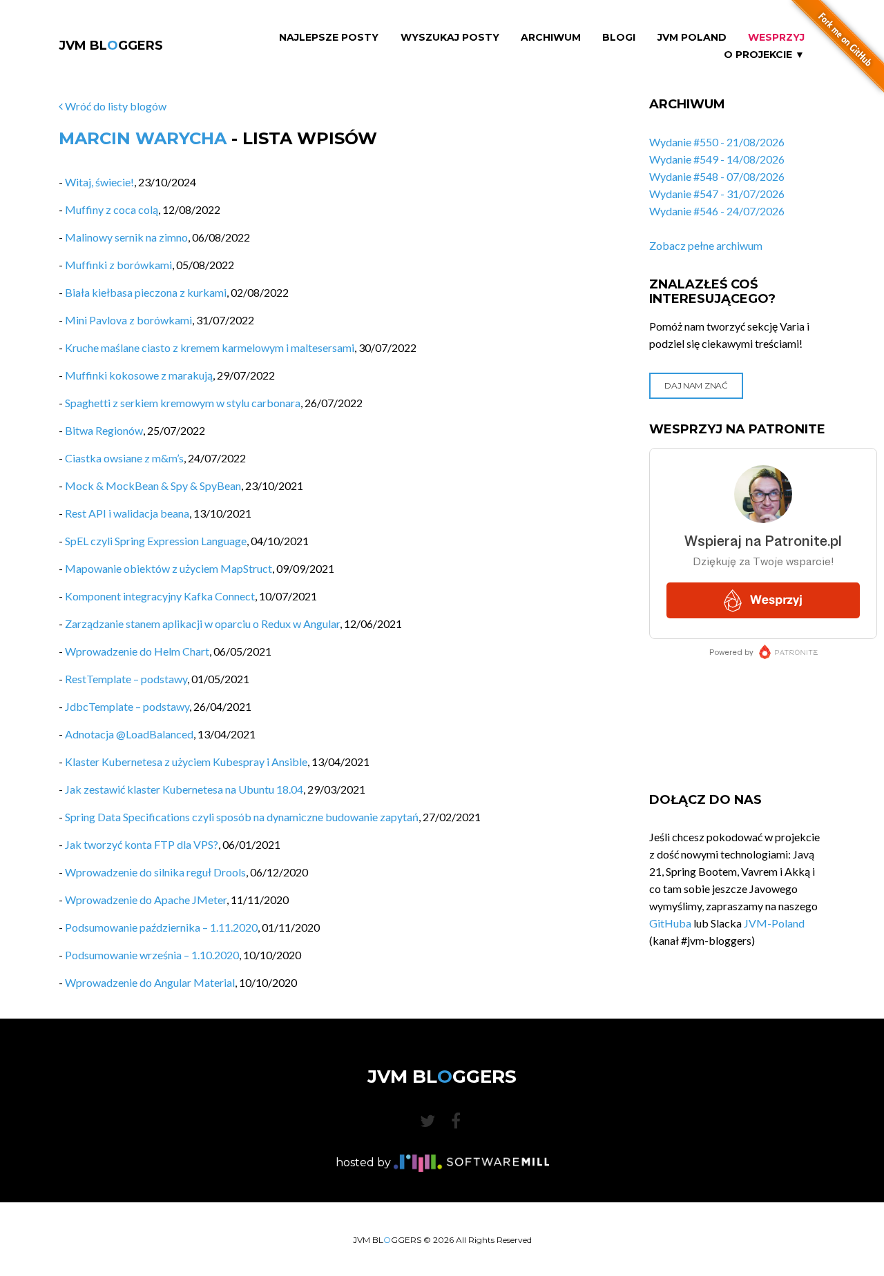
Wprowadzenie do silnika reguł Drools (155, 872)
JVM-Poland (774, 923)
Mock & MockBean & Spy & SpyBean (153, 485)
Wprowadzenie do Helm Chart (137, 651)
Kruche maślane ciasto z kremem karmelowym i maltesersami (209, 347)
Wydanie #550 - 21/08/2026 (717, 141)
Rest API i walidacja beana (127, 513)
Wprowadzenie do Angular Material (150, 982)
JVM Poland (692, 37)
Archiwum (551, 37)
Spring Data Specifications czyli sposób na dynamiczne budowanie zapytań (242, 816)
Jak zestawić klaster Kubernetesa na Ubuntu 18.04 (184, 789)
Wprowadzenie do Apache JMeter (146, 899)
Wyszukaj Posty (450, 37)
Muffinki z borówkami (118, 264)
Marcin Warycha (143, 138)
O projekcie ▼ (764, 55)
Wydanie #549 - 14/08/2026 (717, 159)
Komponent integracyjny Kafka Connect (160, 595)
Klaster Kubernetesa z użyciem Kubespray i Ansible (186, 761)
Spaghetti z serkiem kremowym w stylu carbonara (182, 402)
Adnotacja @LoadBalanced (129, 733)
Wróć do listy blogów (114, 105)
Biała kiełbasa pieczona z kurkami (146, 292)
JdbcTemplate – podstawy (127, 706)
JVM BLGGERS (111, 45)
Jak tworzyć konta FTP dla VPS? (141, 844)
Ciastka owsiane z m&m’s (124, 457)
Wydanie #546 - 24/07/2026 (717, 210)
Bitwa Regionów (104, 430)
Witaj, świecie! (99, 181)
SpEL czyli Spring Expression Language (156, 540)
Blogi (618, 37)
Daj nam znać (695, 385)
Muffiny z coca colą (111, 209)
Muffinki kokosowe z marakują (139, 375)
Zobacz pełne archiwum (705, 245)
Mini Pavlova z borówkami (128, 319)
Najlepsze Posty (328, 37)
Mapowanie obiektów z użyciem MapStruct (168, 568)
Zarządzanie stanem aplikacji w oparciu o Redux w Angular (202, 623)
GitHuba (670, 923)
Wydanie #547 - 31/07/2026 (717, 193)
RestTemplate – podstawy (126, 678)
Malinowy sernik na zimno (126, 237)
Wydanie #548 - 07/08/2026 (717, 176)
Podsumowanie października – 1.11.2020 (161, 927)
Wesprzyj (776, 37)
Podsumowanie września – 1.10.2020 (152, 954)
